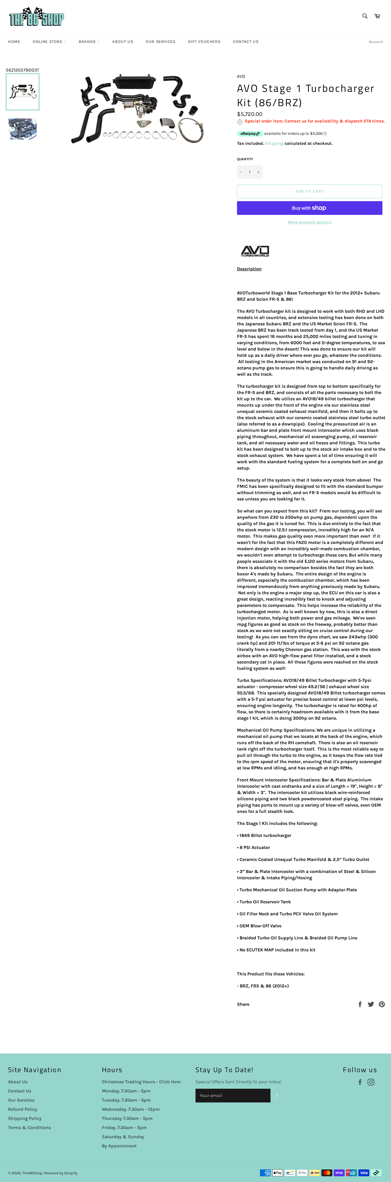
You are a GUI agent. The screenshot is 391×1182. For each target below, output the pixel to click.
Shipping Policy (25, 1118)
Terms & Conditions (29, 1127)
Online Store (48, 41)
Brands (88, 41)
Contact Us (245, 41)
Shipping (274, 143)
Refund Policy (22, 1109)
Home (14, 41)
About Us (122, 41)
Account (376, 41)
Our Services (160, 41)
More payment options (309, 222)
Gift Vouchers (204, 41)
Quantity (245, 159)
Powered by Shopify (60, 1173)
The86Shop (32, 1173)
